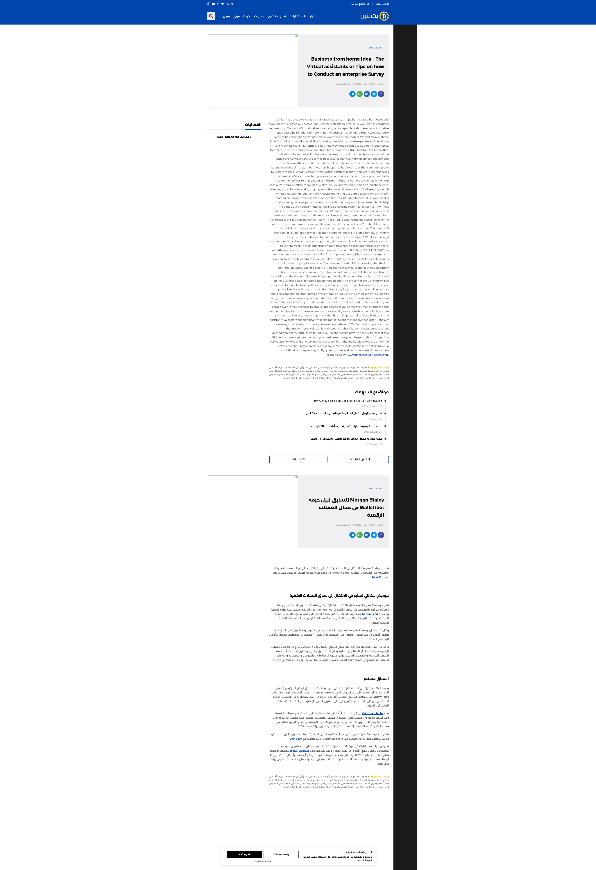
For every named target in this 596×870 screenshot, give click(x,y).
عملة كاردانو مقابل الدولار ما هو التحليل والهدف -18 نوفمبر (346, 438)
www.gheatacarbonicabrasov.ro (368, 354)
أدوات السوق (242, 16)
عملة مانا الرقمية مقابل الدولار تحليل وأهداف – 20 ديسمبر (346, 426)
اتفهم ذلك (244, 854)
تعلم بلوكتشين (277, 16)
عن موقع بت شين (359, 3)
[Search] (211, 16)
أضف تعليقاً (298, 459)
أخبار (312, 16)
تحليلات (294, 16)
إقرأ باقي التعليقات (360, 459)
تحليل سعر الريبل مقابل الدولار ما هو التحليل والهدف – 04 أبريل (343, 413)
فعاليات (259, 16)
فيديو (226, 16)
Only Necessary (281, 854)
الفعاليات (253, 124)
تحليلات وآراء (375, 47)
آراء (304, 16)
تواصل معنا (382, 3)
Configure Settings (263, 861)
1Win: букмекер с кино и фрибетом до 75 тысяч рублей (348, 400)
